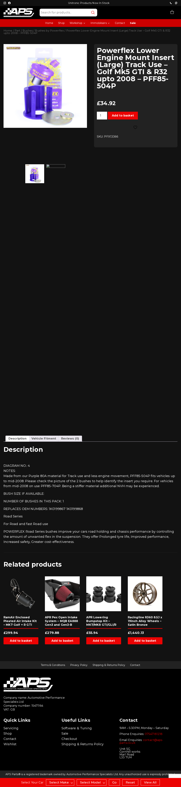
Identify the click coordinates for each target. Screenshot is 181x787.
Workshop (76, 23)
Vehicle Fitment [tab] (43, 438)
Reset (130, 782)
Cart (172, 12)
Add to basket (123, 115)
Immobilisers (98, 23)
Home (49, 23)
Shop (61, 23)
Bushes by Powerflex (49, 30)
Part (17, 30)
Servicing (11, 728)
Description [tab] (17, 438)
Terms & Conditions (53, 665)
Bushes (28, 30)
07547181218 (170, 3)
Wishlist (10, 744)
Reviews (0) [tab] (70, 438)
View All (150, 782)
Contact (120, 23)
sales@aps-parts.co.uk (176, 3)
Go (114, 782)
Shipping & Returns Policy (109, 665)
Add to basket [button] (21, 640)
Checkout (69, 739)
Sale (133, 23)
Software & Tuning (77, 728)
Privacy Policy (79, 665)
